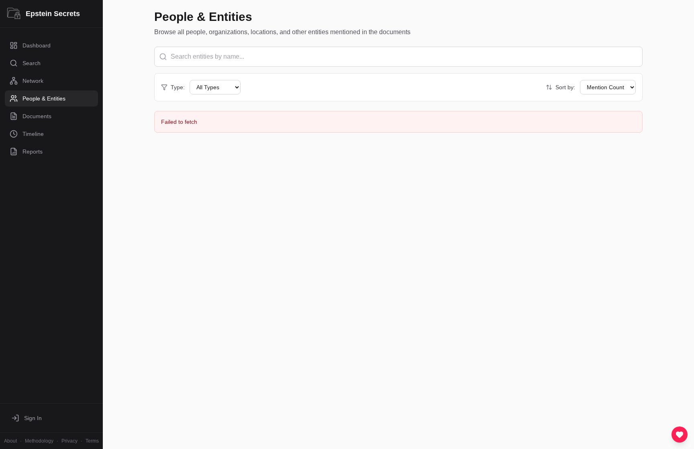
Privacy (69, 441)
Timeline (33, 134)
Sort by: (565, 87)
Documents (36, 116)
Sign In (33, 418)
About (10, 441)
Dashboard (36, 45)
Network (32, 81)
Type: (178, 87)
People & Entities (43, 98)
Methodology (39, 441)
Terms (92, 441)
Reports (32, 151)
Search (31, 63)
